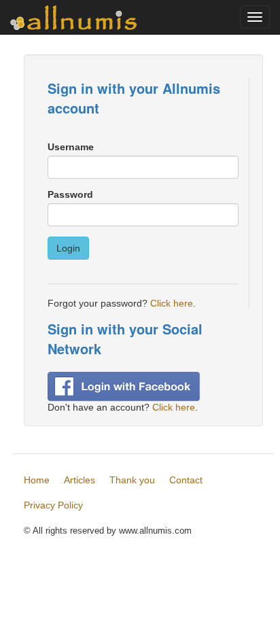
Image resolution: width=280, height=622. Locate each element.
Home (37, 479)
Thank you (132, 479)
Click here (171, 303)
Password (70, 194)
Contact (186, 479)
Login (68, 248)
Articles (79, 479)
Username (71, 146)
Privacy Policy (53, 505)
